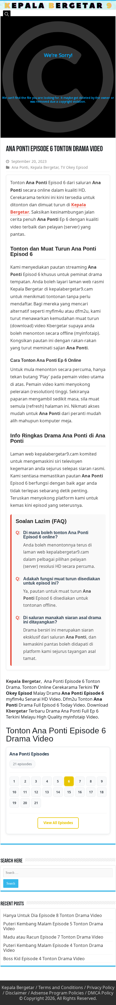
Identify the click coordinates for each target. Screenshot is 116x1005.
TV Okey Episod (74, 167)
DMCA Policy (100, 993)
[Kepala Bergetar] (58, 5)
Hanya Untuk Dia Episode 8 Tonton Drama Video (52, 915)
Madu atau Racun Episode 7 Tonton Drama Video (53, 937)
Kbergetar (17, 711)
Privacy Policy (100, 987)
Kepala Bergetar (44, 167)
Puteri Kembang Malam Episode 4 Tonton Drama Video (53, 947)
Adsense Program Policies (57, 993)
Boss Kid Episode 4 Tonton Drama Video (44, 959)
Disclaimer (16, 993)
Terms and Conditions (60, 987)
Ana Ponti (20, 167)
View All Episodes (58, 822)
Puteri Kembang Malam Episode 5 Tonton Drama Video (53, 926)
